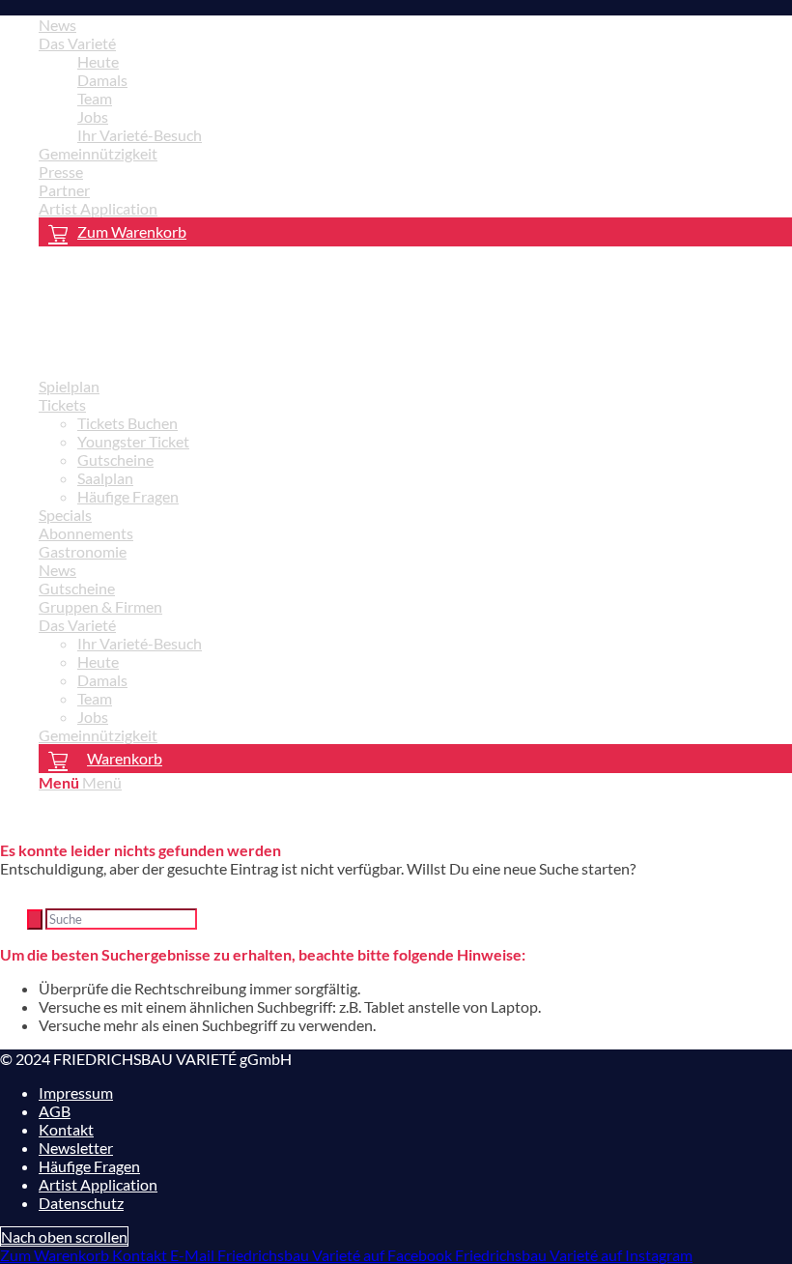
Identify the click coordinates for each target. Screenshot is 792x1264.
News (57, 24)
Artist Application (98, 208)
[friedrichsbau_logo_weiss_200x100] (145, 352)
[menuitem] (415, 24)
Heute (98, 61)
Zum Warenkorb (131, 231)
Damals (102, 80)
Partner (64, 190)
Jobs (92, 116)
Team (94, 98)
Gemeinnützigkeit (98, 153)
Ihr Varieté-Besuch (139, 135)
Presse (61, 171)
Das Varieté (77, 43)
